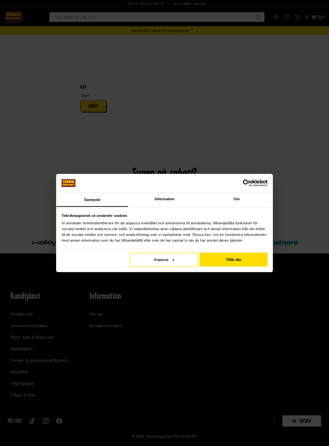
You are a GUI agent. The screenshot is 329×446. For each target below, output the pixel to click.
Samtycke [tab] (92, 200)
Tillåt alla (233, 259)
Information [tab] (164, 199)
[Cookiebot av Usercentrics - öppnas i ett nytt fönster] (246, 183)
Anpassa (161, 259)
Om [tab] (237, 199)
